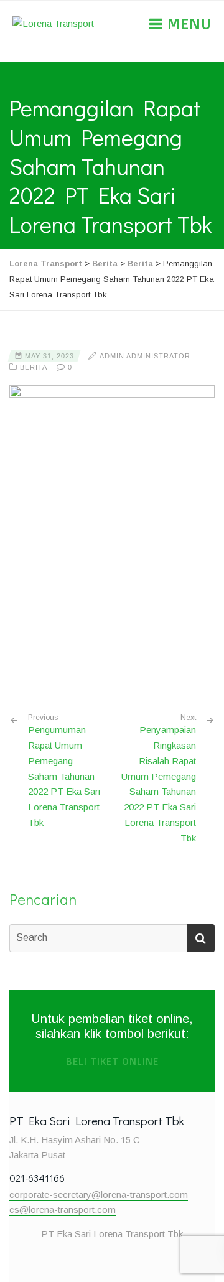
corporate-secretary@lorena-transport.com (98, 1194)
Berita (33, 367)
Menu (187, 23)
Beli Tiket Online (112, 1061)
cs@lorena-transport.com (62, 1209)
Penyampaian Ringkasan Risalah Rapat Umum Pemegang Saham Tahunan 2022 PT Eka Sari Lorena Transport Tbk (158, 783)
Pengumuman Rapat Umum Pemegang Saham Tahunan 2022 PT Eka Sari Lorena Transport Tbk (64, 770)
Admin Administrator (145, 356)
